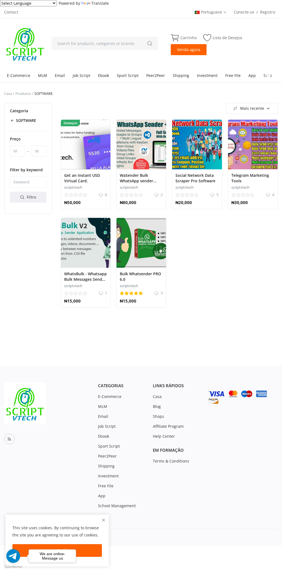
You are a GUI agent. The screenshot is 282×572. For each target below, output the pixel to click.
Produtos (23, 93)
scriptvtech (73, 187)
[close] (103, 520)
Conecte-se (244, 12)
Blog (157, 406)
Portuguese (212, 12)
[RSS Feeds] (9, 439)
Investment (207, 75)
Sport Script (128, 75)
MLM (42, 75)
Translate (100, 3)
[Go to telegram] (13, 556)
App (252, 75)
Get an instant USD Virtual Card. (82, 178)
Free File (233, 75)
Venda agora (188, 49)
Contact (11, 12)
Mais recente (252, 108)
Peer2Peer (155, 75)
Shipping (181, 75)
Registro (267, 12)
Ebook (103, 75)
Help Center (164, 436)
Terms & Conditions (171, 461)
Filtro (31, 197)
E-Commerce (18, 75)
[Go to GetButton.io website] (13, 566)
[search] (150, 43)
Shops (158, 416)
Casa (8, 93)
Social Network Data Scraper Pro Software (195, 178)
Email (60, 75)
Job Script (81, 75)
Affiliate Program (168, 426)
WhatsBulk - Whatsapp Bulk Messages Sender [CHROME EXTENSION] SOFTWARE (85, 282)
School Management (117, 505)
